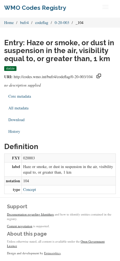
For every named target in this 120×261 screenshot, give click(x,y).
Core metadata (19, 96)
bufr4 (24, 22)
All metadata (18, 108)
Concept (29, 189)
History (14, 131)
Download (16, 119)
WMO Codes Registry (35, 7)
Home (9, 22)
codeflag (41, 22)
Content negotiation (19, 226)
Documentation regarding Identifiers (30, 214)
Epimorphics (52, 253)
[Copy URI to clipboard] (99, 76)
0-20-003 (62, 22)
